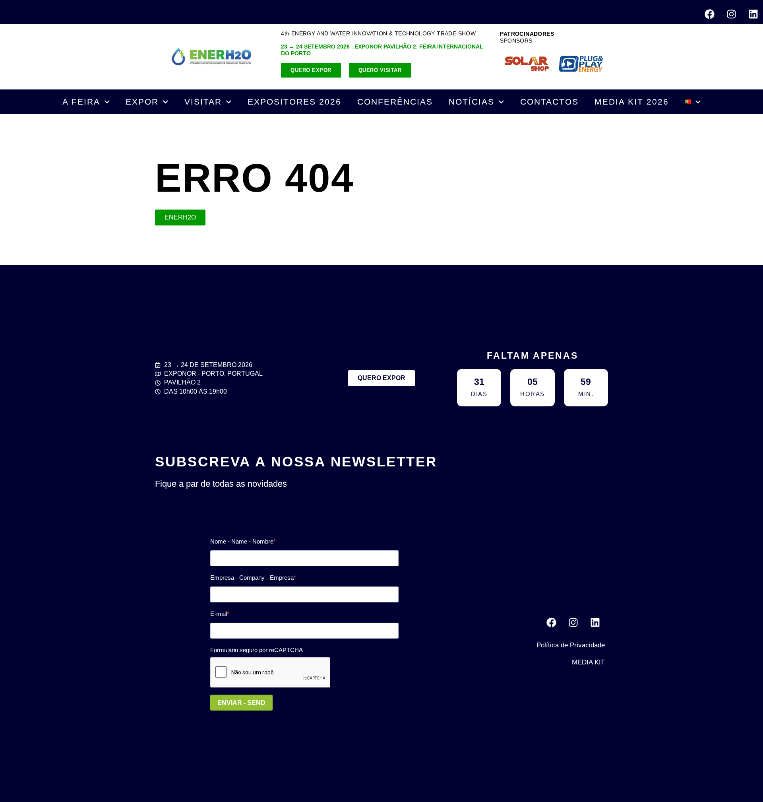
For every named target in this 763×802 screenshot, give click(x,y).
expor (142, 101)
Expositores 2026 (294, 101)
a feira (81, 101)
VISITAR (203, 101)
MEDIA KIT (588, 662)
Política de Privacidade (570, 645)
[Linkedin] (753, 14)
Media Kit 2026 (632, 101)
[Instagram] (731, 14)
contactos (549, 101)
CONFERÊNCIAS (395, 101)
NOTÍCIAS (471, 101)
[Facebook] (709, 14)
